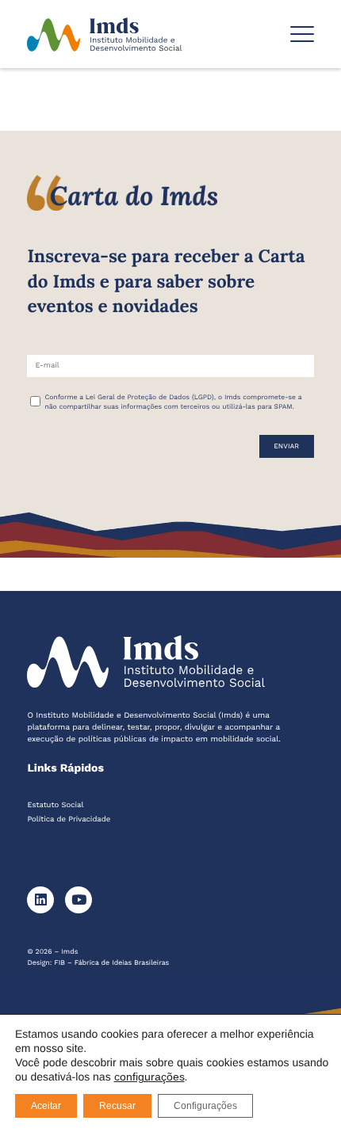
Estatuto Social (55, 805)
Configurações (205, 1105)
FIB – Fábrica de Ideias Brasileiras (111, 963)
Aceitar (46, 1105)
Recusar (117, 1105)
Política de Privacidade (68, 819)
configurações (149, 1076)
